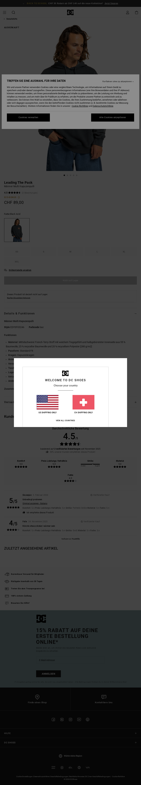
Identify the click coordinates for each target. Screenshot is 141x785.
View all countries (65, 420)
